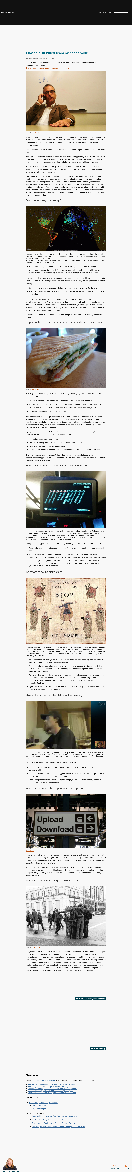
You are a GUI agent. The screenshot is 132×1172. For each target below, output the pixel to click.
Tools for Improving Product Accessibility (48, 1120)
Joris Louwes (36, 947)
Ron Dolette (36, 389)
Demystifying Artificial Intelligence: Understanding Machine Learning (58, 1127)
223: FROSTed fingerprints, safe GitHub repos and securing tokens (54, 1084)
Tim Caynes (39, 133)
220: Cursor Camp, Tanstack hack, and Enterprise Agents (50, 1091)
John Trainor (30, 851)
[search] (130, 12)
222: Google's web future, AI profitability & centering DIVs (50, 1087)
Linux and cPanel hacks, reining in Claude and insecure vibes (52, 1093)
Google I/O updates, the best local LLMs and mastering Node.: (52, 1089)
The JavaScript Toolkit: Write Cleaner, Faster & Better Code (55, 1123)
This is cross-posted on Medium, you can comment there (48, 68)
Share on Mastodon (90, 999)
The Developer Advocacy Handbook (43, 1103)
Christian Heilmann (7, 12)
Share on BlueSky (98, 1049)
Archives (126, 1168)
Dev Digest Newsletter (46, 1080)
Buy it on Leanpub (39, 1109)
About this (114, 1168)
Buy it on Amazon (39, 1105)
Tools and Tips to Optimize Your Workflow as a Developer (54, 1116)
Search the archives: (106, 12)
